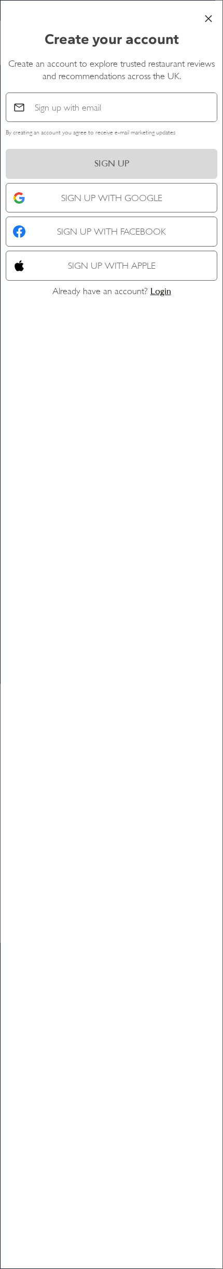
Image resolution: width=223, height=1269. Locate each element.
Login (160, 291)
